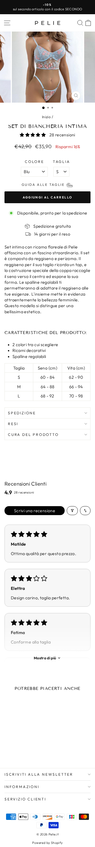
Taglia (61, 161)
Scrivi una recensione (34, 510)
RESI (13, 423)
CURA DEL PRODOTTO (33, 434)
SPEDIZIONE (22, 413)
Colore (34, 161)
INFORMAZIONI (21, 786)
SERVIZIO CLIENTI (25, 799)
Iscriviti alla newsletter (38, 774)
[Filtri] (72, 510)
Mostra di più (45, 658)
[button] (33, 134)
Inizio (46, 116)
